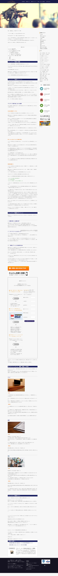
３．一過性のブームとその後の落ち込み (15, 54)
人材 (40, 71)
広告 (46, 74)
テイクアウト (41, 61)
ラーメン (47, 68)
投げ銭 (49, 74)
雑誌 (10, 58)
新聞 (10, 57)
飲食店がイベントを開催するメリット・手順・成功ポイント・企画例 (47, 106)
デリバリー (45, 61)
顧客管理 (41, 81)
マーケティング (42, 65)
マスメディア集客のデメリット (13, 51)
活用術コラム (11, 30)
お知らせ (43, 54)
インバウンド (46, 57)
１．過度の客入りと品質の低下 (14, 52)
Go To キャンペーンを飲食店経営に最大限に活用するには (47, 94)
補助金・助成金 (42, 78)
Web (40, 54)
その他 (41, 38)
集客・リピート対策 (43, 47)
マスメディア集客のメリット (12, 49)
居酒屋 (41, 74)
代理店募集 (43, 71)
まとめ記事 (47, 54)
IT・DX (41, 34)
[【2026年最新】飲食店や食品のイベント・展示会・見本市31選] (42, 88)
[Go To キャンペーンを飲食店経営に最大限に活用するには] (42, 94)
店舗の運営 (42, 41)
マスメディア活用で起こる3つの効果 (14, 50)
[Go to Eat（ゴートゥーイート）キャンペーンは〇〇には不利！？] (42, 99)
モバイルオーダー (42, 68)
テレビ (10, 56)
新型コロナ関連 (42, 75)
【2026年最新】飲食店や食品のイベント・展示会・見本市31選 (47, 89)
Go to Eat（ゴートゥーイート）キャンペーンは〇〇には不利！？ (47, 100)
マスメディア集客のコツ (12, 59)
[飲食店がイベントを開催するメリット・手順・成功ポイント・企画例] (42, 105)
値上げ (47, 71)
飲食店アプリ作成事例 (43, 48)
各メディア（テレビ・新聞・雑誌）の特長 (14, 55)
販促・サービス (42, 45)
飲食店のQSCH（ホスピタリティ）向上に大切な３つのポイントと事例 (47, 111)
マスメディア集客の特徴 (12, 48)
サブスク (45, 58)
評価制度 (46, 78)
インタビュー (41, 57)
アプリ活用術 (42, 37)
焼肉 (45, 75)
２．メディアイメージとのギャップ (14, 53)
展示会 (43, 74)
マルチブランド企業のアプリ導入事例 (45, 64)
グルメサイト (41, 58)
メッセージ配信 (47, 65)
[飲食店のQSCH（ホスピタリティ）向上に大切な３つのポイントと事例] (42, 111)
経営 (41, 44)
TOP (8, 30)
